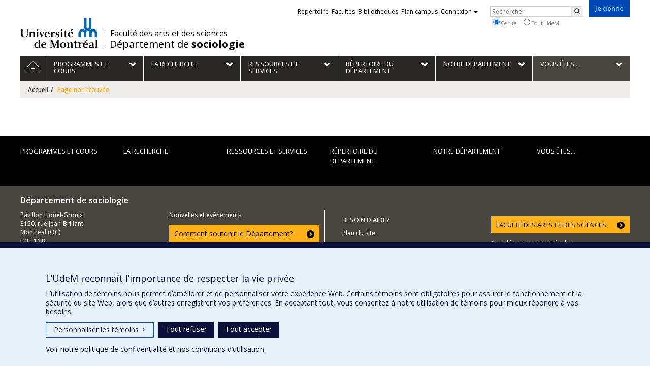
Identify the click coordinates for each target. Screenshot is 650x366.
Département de (177, 44)
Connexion (456, 11)
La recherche (145, 151)
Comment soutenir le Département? (233, 233)
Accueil (38, 89)
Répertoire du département (354, 155)
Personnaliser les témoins (100, 329)
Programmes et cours (59, 151)
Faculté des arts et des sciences (169, 33)
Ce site (508, 23)
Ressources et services (267, 151)
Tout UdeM (544, 23)
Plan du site (358, 233)
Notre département (466, 151)
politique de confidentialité (123, 349)
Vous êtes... (556, 151)
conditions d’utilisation (227, 349)
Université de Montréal (59, 33)
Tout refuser (186, 329)
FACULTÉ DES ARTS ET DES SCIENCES (551, 224)
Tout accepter (248, 329)
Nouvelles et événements (205, 214)
